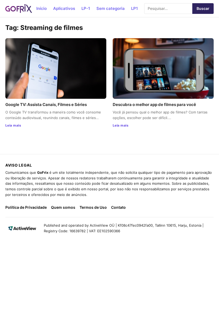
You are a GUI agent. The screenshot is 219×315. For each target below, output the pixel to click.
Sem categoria (110, 8)
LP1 (134, 8)
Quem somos (63, 207)
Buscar (203, 8)
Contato (118, 207)
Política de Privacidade (26, 207)
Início (41, 8)
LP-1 (85, 8)
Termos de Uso (93, 207)
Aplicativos (64, 8)
